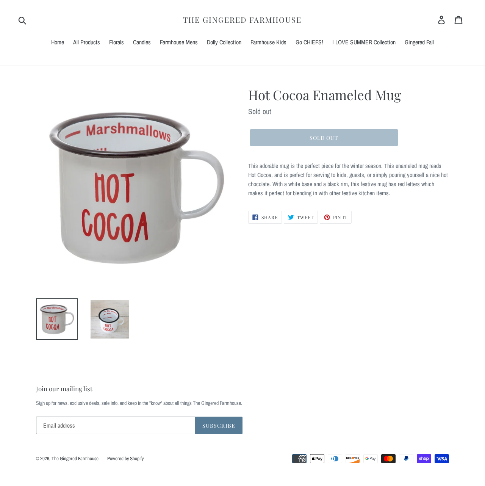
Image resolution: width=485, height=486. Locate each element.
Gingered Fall (419, 42)
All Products (86, 42)
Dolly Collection (224, 42)
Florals (116, 42)
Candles (142, 42)
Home (57, 42)
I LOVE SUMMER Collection (364, 42)
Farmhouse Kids (268, 42)
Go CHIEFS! (309, 42)
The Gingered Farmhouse (242, 19)
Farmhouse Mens (179, 42)
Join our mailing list (64, 388)
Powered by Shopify (125, 458)
